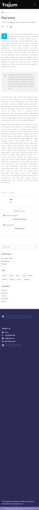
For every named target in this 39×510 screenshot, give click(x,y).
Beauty (4, 275)
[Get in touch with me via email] (11, 203)
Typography (26, 279)
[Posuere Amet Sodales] (19, 215)
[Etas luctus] (20, 12)
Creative (11, 275)
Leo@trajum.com (9, 338)
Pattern (12, 192)
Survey (19, 279)
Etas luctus (4, 264)
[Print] (12, 26)
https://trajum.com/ (10, 341)
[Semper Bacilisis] (19, 225)
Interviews (32, 22)
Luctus (8, 192)
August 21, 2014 (14, 22)
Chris (4, 22)
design (3, 192)
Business (23, 22)
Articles (3, 290)
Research (12, 279)
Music (3, 301)
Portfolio (5, 279)
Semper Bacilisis (19, 228)
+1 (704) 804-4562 (9, 335)
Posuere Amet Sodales (20, 219)
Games (27, 22)
